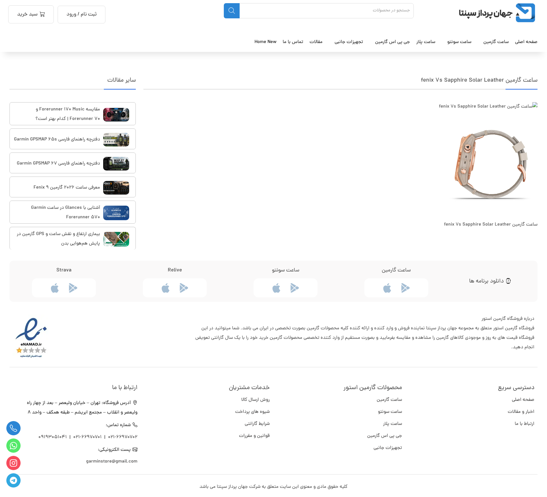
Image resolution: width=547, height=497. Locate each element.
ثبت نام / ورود (81, 14)
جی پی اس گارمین (384, 436)
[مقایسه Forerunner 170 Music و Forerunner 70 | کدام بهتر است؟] (116, 114)
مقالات (316, 42)
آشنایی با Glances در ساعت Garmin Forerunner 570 (65, 212)
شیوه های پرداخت (252, 412)
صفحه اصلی (526, 42)
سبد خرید (27, 14)
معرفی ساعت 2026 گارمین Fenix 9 (67, 187)
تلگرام (13, 480)
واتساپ (13, 445)
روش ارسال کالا (255, 400)
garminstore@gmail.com (111, 461)
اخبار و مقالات (521, 412)
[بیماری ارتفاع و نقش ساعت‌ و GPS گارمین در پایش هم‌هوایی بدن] (116, 239)
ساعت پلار (392, 424)
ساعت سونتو (390, 412)
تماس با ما (293, 42)
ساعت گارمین (496, 42)
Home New (265, 42)
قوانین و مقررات (254, 436)
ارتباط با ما (524, 424)
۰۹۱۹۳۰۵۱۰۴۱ (53, 437)
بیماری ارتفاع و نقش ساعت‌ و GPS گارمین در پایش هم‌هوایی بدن (58, 239)
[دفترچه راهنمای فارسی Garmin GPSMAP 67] (116, 164)
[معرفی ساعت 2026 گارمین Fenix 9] (116, 188)
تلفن (13, 428)
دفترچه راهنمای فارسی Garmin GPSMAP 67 (58, 163)
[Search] (232, 10)
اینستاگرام (13, 463)
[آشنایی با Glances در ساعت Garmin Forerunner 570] (116, 213)
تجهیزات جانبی (388, 448)
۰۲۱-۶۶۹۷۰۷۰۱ (87, 437)
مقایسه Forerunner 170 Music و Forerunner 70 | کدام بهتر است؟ (67, 114)
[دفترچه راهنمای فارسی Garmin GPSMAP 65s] (116, 139)
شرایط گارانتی (257, 424)
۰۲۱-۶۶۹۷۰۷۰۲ (122, 437)
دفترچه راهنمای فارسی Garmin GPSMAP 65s (57, 139)
